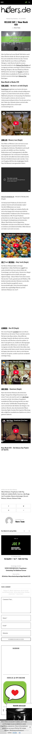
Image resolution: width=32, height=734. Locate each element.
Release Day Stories (22, 65)
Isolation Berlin (12, 494)
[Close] (6, 703)
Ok (20, 732)
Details (15, 732)
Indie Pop (21, 492)
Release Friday (16, 498)
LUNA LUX (4, 140)
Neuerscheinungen (17, 496)
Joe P (22, 268)
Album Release (5, 492)
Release (9, 498)
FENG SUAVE (5, 85)
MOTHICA (11, 262)
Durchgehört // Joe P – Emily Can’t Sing (16, 559)
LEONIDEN (4, 328)
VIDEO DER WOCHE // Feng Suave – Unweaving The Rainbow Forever (16, 568)
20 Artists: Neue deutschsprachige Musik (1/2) (16, 575)
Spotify (20, 72)
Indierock (4, 494)
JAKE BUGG (4, 389)
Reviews (15, 18)
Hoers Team (17, 28)
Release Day (9, 18)
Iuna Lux (20, 494)
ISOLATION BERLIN (7, 197)
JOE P (3, 262)
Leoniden (16, 332)
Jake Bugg (25, 397)
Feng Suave (4, 89)
